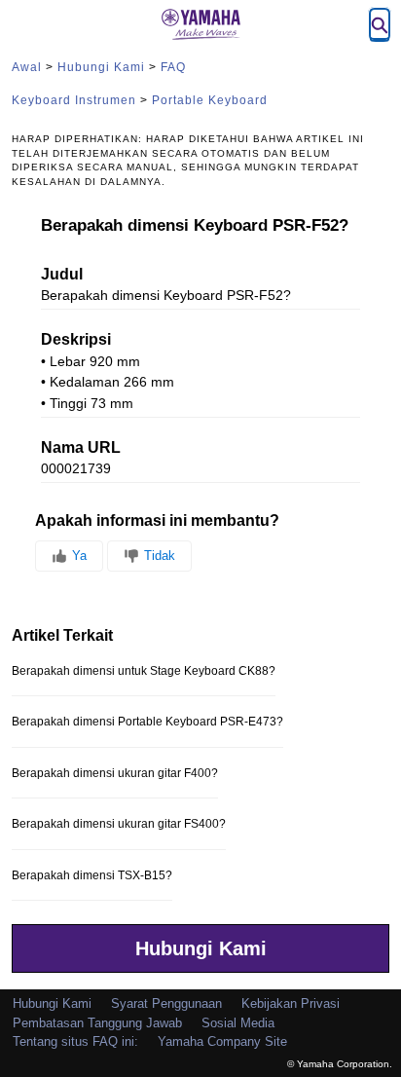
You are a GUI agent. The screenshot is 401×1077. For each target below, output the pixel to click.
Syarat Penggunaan (166, 1003)
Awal (27, 67)
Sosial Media (237, 1023)
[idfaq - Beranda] (200, 24)
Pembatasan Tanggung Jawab (97, 1023)
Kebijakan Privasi (290, 1003)
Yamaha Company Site (222, 1041)
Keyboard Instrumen (74, 100)
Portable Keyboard (210, 100)
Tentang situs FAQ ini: (75, 1041)
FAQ (173, 67)
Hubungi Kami (101, 67)
